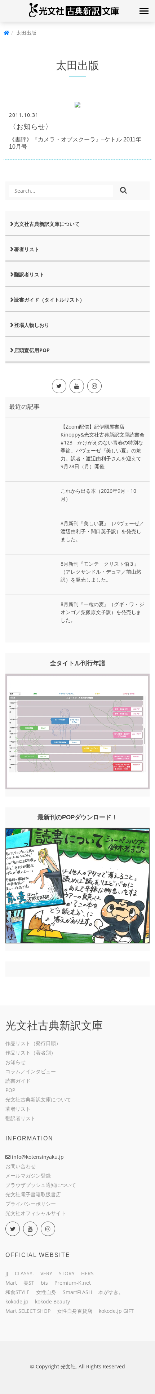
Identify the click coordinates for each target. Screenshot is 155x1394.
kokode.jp (16, 1301)
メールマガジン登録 (28, 1175)
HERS (87, 1273)
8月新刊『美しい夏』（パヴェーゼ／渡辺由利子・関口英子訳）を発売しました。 (102, 531)
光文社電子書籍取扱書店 (33, 1194)
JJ (6, 1273)
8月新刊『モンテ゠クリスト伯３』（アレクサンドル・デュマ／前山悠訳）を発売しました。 (101, 571)
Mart (11, 1282)
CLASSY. (24, 1273)
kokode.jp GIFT (116, 1310)
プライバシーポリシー (30, 1203)
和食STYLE (17, 1292)
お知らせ (15, 1061)
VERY (46, 1273)
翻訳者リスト (29, 274)
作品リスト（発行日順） (33, 1043)
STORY (67, 1273)
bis (44, 1282)
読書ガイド (18, 1080)
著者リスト (26, 249)
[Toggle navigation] (143, 11)
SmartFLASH (77, 1292)
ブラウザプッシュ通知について (40, 1185)
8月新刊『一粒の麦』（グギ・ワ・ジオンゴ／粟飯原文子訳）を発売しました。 (102, 612)
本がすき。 (111, 1292)
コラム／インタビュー (30, 1071)
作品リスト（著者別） (30, 1052)
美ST (28, 1282)
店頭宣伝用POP (32, 350)
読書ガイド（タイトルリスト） (49, 299)
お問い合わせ (20, 1166)
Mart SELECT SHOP (27, 1310)
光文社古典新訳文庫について (47, 223)
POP (10, 1090)
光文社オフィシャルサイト (35, 1213)
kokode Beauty (52, 1301)
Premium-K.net (72, 1282)
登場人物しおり (31, 324)
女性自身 (46, 1292)
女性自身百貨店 (74, 1310)
